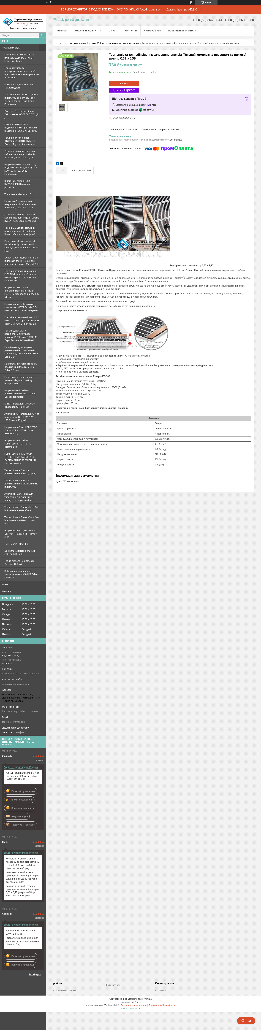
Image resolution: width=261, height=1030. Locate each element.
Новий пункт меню (65, 990)
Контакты (131, 30)
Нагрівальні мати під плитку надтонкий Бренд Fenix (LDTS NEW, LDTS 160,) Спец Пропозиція (20, 169)
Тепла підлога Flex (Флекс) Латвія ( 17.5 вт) (19, 562)
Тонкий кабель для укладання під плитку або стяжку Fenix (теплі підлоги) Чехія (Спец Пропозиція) (21, 99)
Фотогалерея (152, 30)
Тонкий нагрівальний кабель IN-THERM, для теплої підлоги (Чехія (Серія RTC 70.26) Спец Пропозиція (20, 275)
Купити (124, 83)
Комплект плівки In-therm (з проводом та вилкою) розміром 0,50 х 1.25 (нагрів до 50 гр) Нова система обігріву (22, 863)
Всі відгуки (35, 974)
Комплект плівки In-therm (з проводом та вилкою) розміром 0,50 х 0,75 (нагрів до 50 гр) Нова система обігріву (22, 891)
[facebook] (57, 164)
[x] (61, 164)
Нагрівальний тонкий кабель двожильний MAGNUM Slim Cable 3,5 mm (20, 367)
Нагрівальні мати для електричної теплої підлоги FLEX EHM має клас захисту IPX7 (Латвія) (21, 292)
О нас (5, 584)
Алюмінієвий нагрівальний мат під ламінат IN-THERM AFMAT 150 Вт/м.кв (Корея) (21, 417)
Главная (62, 30)
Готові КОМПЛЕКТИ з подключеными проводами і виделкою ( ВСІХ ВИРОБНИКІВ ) (21, 127)
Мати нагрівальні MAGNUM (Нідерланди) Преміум (19, 405)
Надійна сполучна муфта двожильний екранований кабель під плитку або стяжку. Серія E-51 (21, 352)
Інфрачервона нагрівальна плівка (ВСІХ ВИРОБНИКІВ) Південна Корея (19, 58)
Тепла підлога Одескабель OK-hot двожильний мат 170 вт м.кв (21, 520)
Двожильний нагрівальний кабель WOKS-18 (19, 552)
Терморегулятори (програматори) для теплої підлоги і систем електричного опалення (21, 72)
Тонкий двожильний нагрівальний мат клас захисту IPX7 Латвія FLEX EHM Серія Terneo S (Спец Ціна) (20, 335)
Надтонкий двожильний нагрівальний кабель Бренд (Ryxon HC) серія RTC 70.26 (20, 204)
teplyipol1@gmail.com (13, 721)
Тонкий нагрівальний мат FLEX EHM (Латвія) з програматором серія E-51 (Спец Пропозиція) (21, 320)
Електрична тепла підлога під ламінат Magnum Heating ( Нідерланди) (21, 380)
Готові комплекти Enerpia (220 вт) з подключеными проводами (103, 43)
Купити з (118, 90)
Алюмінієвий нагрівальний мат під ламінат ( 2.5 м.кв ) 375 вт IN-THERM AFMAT (22, 776)
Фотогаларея (113, 984)
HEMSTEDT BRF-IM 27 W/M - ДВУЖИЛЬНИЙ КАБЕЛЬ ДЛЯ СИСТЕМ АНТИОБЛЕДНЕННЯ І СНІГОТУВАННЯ (20, 458)
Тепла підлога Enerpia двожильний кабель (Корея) (20, 472)
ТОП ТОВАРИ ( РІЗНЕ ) (16, 543)
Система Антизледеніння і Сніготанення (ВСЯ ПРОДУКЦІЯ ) (21, 114)
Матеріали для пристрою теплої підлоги (18, 86)
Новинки (161, 990)
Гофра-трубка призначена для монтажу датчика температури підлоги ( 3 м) (22, 941)
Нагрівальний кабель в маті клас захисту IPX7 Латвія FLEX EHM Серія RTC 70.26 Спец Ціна (21, 307)
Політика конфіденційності (162, 1005)
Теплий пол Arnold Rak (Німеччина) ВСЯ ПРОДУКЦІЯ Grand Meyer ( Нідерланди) (20, 141)
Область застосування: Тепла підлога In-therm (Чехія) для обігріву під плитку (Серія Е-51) (21, 261)
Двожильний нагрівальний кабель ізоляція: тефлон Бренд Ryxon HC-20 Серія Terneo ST (21, 217)
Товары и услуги (11, 47)
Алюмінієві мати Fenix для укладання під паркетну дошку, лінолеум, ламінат (18, 497)
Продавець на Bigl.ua (130, 1002)
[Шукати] (42, 35)
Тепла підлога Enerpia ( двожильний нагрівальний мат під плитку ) (21, 483)
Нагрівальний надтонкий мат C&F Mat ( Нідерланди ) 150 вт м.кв (21, 533)
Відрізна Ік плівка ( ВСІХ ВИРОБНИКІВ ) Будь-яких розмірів (18, 184)
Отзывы (6, 591)
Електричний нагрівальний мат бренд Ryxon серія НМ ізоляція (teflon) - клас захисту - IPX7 (21, 245)
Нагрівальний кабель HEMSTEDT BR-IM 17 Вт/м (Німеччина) (17, 443)
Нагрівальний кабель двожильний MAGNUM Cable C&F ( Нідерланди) (20, 393)
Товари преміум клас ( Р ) (18, 194)
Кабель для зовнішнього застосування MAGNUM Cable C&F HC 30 (21, 574)
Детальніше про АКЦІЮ (182, 9)
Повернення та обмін (182, 30)
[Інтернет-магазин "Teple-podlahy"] (23, 22)
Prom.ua (147, 999)
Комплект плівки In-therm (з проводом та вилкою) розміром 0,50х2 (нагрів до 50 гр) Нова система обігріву (22, 877)
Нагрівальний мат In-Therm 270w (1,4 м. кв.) (20, 932)
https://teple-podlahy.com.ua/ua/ (20, 711)
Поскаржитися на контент (134, 1005)
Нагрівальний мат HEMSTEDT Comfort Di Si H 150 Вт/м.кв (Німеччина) (20, 430)
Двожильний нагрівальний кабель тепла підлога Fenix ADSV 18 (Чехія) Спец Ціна (19, 154)
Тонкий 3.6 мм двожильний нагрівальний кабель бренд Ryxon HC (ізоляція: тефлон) (20, 231)
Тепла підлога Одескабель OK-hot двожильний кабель (21, 508)
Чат (249, 1020)
